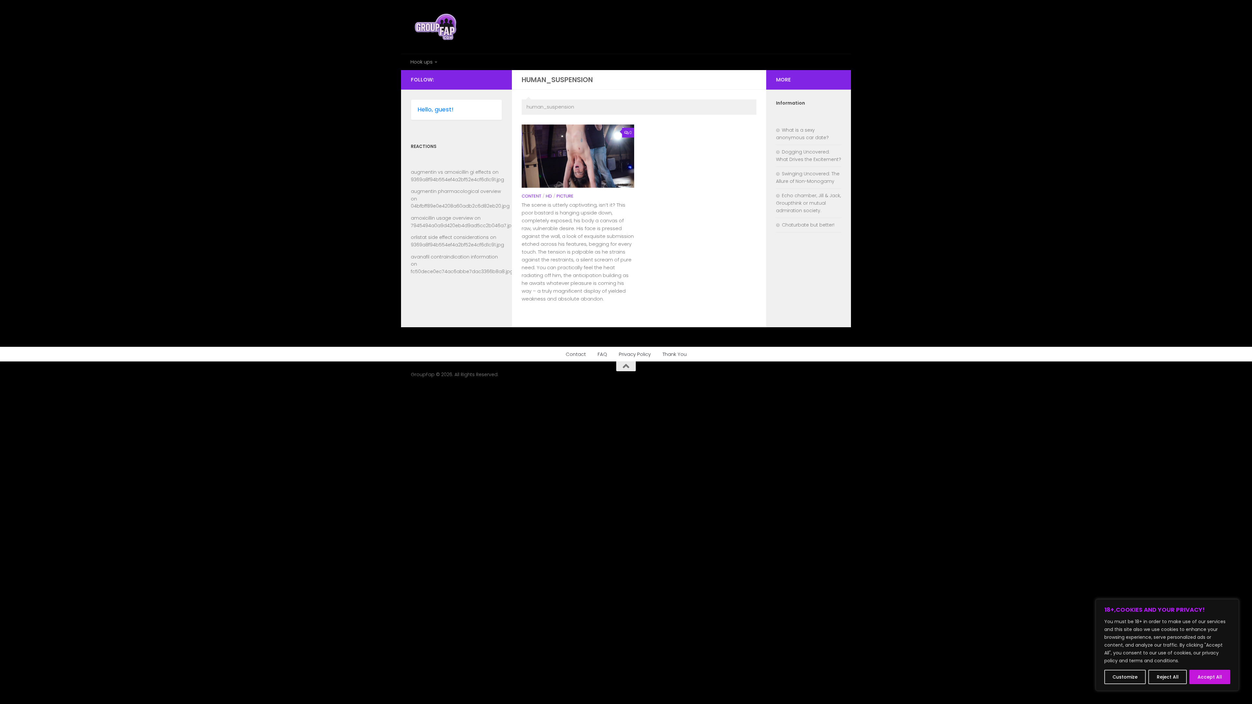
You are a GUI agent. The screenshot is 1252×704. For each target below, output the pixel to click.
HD (549, 196)
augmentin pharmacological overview (456, 191)
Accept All (1210, 677)
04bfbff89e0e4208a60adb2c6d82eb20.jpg (460, 206)
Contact (576, 354)
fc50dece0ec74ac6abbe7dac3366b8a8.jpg (462, 271)
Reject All (1168, 677)
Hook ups (421, 61)
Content (531, 196)
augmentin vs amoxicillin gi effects (451, 172)
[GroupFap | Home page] (436, 27)
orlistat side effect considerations (450, 237)
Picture (565, 196)
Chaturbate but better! (808, 225)
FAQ (602, 354)
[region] (1167, 645)
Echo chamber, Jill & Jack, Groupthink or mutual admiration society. (808, 203)
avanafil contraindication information (454, 257)
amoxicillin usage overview (442, 218)
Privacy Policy (635, 354)
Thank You (675, 354)
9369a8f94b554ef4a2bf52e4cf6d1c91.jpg (457, 179)
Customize (1125, 677)
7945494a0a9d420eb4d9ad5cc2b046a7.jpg (463, 225)
